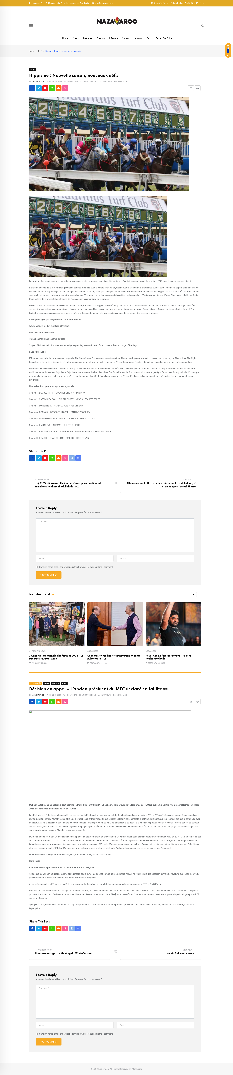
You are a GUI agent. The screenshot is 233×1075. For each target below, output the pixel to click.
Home (65, 38)
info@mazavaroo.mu (104, 3)
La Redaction (38, 81)
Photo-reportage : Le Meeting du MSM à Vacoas (63, 953)
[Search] (202, 25)
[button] (193, 594)
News (76, 38)
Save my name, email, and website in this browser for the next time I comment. (76, 567)
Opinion (101, 38)
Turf (149, 38)
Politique (87, 38)
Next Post (188, 480)
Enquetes (138, 38)
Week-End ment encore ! (181, 953)
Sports (125, 38)
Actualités (34, 651)
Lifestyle (113, 38)
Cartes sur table (164, 38)
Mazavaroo (137, 1069)
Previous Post (45, 480)
